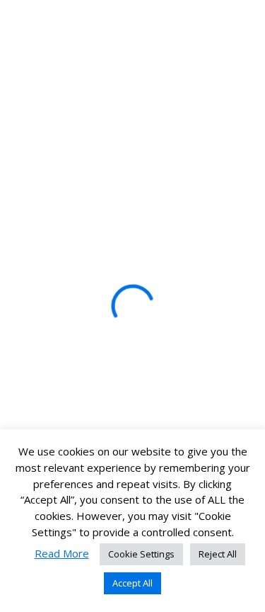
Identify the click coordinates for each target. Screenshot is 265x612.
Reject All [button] (218, 554)
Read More (62, 553)
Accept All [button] (132, 583)
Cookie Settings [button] (141, 554)
